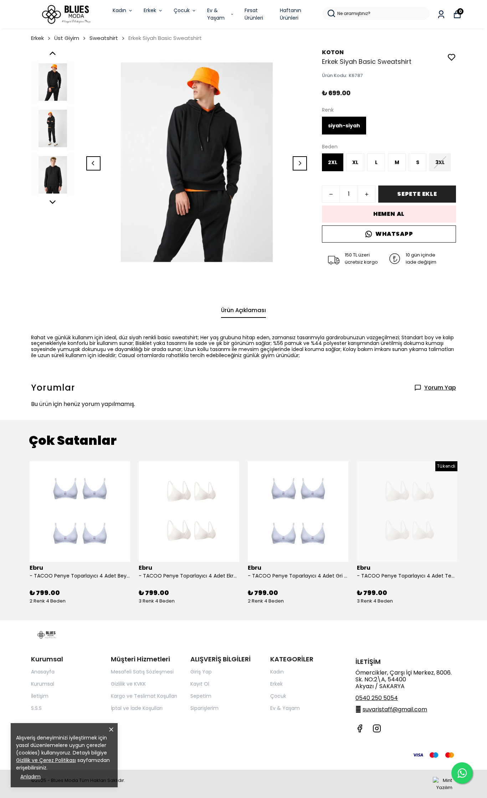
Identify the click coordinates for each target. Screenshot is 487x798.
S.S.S (36, 708)
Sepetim (200, 696)
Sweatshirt (103, 38)
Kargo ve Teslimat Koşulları (144, 696)
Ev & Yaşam (216, 14)
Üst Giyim (66, 38)
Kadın (119, 10)
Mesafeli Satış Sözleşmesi (142, 671)
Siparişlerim (204, 708)
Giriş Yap (201, 671)
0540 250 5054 (376, 698)
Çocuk (182, 10)
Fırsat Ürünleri (254, 14)
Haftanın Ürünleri (290, 14)
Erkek (150, 10)
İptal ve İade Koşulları (137, 708)
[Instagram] (377, 728)
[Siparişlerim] (441, 14)
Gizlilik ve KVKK (128, 683)
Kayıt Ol (199, 683)
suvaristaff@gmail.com (395, 709)
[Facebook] (359, 728)
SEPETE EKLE (417, 194)
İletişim (39, 696)
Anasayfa (43, 671)
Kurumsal (42, 683)
